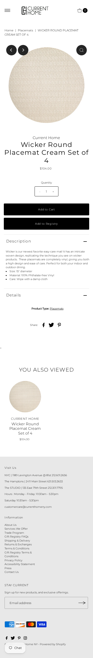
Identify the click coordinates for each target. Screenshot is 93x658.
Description (18, 241)
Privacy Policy (13, 560)
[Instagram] (25, 638)
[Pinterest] (19, 638)
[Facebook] (7, 638)
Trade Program (14, 532)
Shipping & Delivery (17, 540)
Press (8, 568)
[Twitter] (13, 638)
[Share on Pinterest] (59, 324)
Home (9, 30)
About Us (10, 525)
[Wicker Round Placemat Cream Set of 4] (25, 396)
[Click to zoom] (81, 50)
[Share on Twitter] (51, 324)
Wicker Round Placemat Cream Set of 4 (25, 428)
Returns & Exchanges (18, 544)
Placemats (25, 30)
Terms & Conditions (17, 548)
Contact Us (12, 572)
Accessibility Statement (20, 564)
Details (13, 295)
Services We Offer (16, 528)
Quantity (46, 182)
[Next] (23, 50)
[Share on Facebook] (43, 324)
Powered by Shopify (53, 644)
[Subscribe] (82, 603)
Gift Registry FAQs (16, 536)
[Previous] (11, 50)
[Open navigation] (7, 10)
